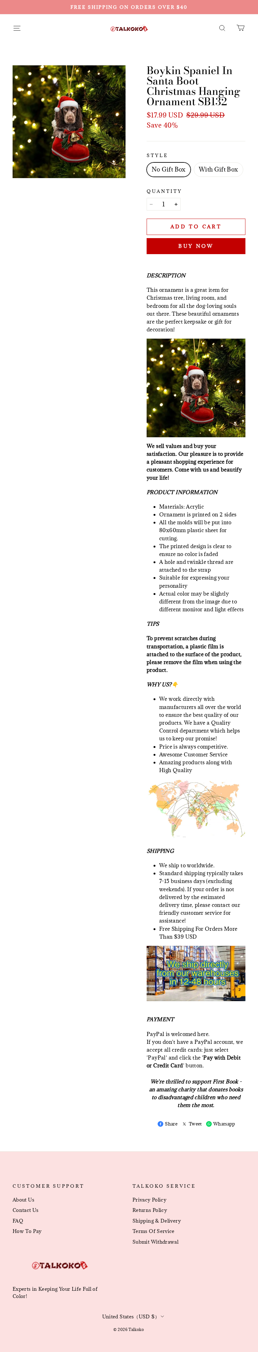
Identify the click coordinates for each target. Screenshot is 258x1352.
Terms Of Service (153, 1231)
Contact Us (26, 1210)
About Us (23, 1200)
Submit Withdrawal (155, 1242)
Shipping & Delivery (156, 1221)
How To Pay (27, 1231)
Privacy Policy (149, 1200)
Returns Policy (149, 1210)
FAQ (18, 1221)
